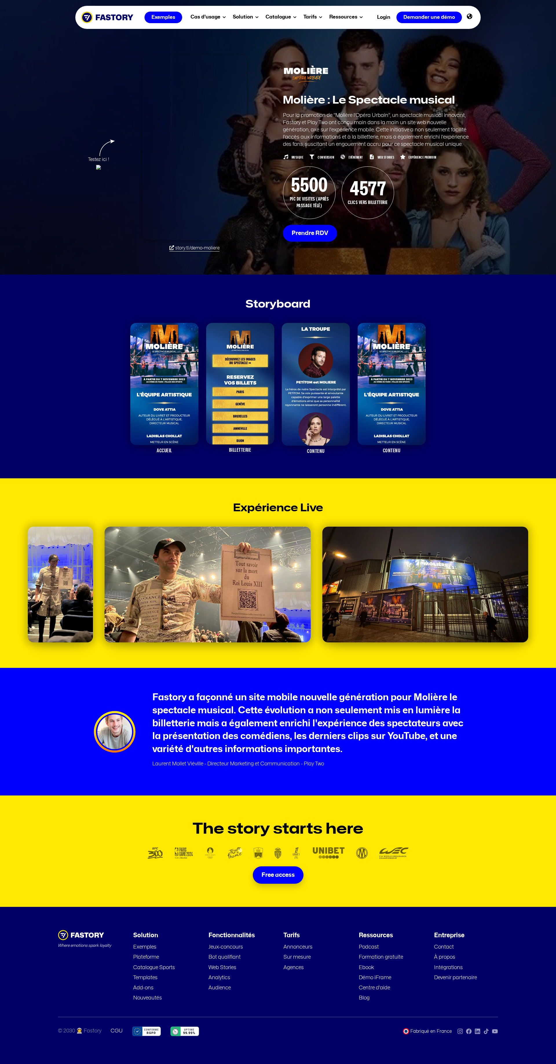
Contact (444, 947)
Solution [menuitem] (243, 16)
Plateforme (146, 957)
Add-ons (143, 988)
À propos (444, 957)
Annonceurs (298, 947)
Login (383, 17)
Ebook (366, 967)
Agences (294, 967)
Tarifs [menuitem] (310, 16)
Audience (220, 988)
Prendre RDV (310, 233)
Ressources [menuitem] (344, 16)
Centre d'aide (374, 988)
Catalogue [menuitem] (279, 16)
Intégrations (448, 967)
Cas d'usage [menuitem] (206, 16)
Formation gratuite (381, 957)
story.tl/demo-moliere (197, 248)
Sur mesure (297, 957)
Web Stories (222, 967)
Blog (364, 998)
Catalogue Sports (154, 967)
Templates (145, 977)
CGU (117, 1031)
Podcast (369, 947)
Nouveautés (147, 998)
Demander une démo (429, 17)
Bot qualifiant (225, 957)
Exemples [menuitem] (163, 17)
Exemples (144, 947)
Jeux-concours (226, 947)
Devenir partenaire (455, 977)
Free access (278, 875)
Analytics (219, 977)
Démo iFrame (375, 977)
